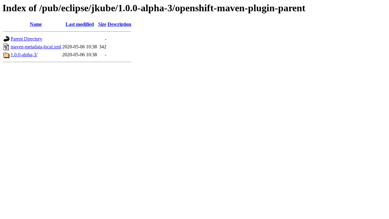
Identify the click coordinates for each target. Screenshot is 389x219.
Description (119, 24)
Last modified (80, 24)
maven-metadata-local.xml (36, 46)
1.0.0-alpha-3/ (24, 54)
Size (102, 24)
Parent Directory (26, 38)
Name (36, 24)
